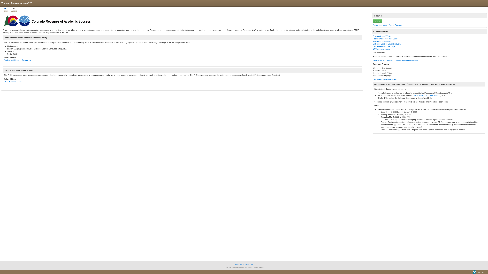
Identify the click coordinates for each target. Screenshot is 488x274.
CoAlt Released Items (12, 81)
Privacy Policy (239, 264)
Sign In (377, 21)
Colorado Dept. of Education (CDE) (387, 43)
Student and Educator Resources (17, 60)
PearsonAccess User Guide (385, 38)
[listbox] (14, 10)
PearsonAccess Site (382, 36)
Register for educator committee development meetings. (395, 60)
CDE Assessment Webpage (384, 46)
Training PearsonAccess (16, 3)
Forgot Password (395, 25)
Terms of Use (249, 264)
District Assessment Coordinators (426, 95)
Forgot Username (380, 25)
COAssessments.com (381, 49)
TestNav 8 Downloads (382, 41)
